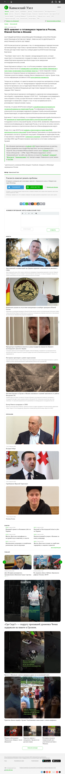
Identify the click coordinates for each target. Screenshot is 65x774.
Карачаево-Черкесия (43, 13)
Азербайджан (23, 11)
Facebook (45, 155)
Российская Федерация (20, 16)
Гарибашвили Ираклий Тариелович (17, 484)
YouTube (10, 159)
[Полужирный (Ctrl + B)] (22, 213)
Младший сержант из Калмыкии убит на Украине (18, 530)
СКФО (52, 16)
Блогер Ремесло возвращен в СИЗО (17, 404)
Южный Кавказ (32, 18)
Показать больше (33, 748)
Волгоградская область (50, 11)
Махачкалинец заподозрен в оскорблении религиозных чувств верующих (18, 544)
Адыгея (17, 11)
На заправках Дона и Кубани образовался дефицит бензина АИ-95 (46, 574)
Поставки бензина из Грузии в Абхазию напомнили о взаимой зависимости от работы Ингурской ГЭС (32, 394)
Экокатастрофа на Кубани (54, 21)
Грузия (6, 13)
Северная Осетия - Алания (44, 16)
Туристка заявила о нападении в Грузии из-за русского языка (31, 740)
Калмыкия (34, 13)
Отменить (53, 230)
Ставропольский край (10, 18)
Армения (30, 11)
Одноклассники (21, 157)
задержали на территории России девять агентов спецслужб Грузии (29, 119)
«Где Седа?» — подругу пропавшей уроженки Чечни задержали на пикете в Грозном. (31, 626)
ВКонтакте (10, 157)
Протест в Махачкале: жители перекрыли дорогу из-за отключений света (26, 675)
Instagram (53, 155)
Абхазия (7, 11)
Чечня (17, 18)
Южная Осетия (23, 18)
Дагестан (11, 13)
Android (28, 146)
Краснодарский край (54, 13)
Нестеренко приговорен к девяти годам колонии (21, 358)
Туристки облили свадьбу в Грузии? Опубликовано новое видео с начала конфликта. (30, 720)
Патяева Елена (10, 519)
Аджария (12, 11)
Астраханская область (38, 11)
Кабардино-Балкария (26, 13)
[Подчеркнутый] (28, 213)
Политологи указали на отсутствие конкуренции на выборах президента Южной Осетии (31, 308)
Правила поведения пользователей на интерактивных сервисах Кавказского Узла (38, 767)
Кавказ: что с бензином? (12, 21)
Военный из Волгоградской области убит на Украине (46, 530)
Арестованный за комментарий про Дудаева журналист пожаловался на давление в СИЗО (31, 269)
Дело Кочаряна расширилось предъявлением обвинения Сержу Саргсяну (18, 574)
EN (8, 1)
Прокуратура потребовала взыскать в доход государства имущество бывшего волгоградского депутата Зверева (29, 348)
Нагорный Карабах (9, 16)
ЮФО (38, 18)
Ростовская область (31, 16)
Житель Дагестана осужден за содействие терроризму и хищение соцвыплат (46, 544)
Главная (6, 24)
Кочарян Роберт (11, 448)
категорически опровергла (40, 77)
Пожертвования (35, 760)
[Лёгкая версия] (11, 2)
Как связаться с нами (19, 760)
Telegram (45, 150)
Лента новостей (13, 24)
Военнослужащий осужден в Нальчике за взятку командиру (46, 537)
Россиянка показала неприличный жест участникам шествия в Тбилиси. (49, 741)
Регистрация (27, 229)
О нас (5, 760)
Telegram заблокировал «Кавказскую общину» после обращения (13, 740)
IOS (33, 146)
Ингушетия (17, 13)
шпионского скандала (32, 137)
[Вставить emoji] (36, 213)
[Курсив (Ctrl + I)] (25, 213)
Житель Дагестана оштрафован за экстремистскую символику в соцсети (17, 537)
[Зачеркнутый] (32, 213)
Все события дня (56, 547)
